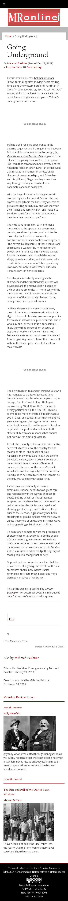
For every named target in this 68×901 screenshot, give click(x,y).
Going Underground (14, 680)
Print (11, 619)
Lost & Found (12, 779)
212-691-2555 (36, 896)
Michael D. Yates (12, 800)
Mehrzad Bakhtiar (17, 63)
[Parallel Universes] (29, 733)
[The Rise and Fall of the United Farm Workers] (28, 822)
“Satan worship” (28, 175)
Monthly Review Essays (19, 697)
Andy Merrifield (11, 713)
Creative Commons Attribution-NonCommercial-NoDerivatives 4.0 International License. (34, 871)
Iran (8, 67)
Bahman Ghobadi (44, 78)
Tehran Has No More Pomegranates (24, 668)
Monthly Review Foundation (34, 885)
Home (8, 36)
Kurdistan (17, 67)
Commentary (34, 67)
